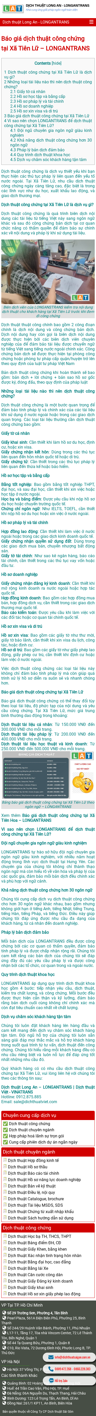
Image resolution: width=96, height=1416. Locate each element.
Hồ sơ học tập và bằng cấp (37, 96)
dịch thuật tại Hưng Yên (62, 861)
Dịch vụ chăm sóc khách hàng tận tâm (48, 159)
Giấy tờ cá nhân (27, 91)
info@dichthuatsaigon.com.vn (72, 1357)
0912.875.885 (28, 1096)
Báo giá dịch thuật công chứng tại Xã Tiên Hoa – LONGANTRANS (48, 818)
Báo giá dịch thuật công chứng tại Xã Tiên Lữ (46, 115)
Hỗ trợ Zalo (61, 1380)
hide (56, 63)
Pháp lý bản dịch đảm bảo (37, 149)
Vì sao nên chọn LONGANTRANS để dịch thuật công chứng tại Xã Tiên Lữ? (48, 123)
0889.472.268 (63, 1368)
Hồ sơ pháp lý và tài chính (37, 101)
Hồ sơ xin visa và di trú (34, 111)
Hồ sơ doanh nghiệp (31, 106)
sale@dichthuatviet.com (35, 1101)
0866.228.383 (82, 1368)
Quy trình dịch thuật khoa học (40, 154)
